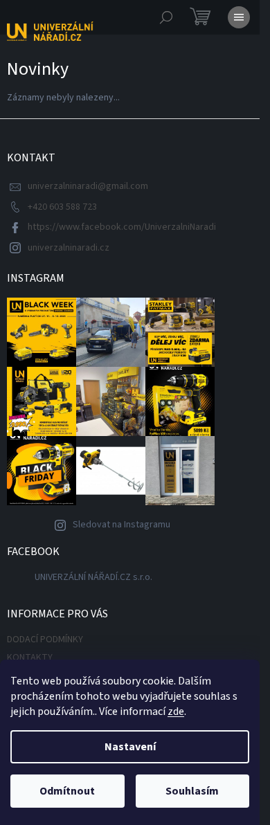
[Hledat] (166, 17)
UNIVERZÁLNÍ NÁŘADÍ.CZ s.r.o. (93, 577)
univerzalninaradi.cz (68, 248)
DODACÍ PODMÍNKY (45, 639)
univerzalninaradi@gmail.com (88, 186)
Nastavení (130, 746)
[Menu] (239, 17)
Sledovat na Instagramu (121, 525)
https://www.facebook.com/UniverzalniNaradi (122, 227)
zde (176, 711)
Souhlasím (192, 791)
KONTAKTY (30, 657)
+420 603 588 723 (62, 207)
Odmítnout (67, 791)
